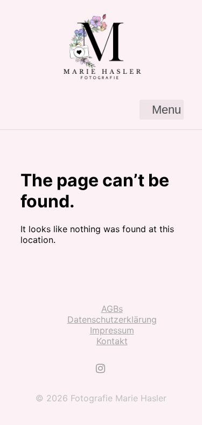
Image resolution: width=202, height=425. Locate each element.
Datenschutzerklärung (112, 319)
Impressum (112, 330)
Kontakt (112, 341)
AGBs (112, 308)
